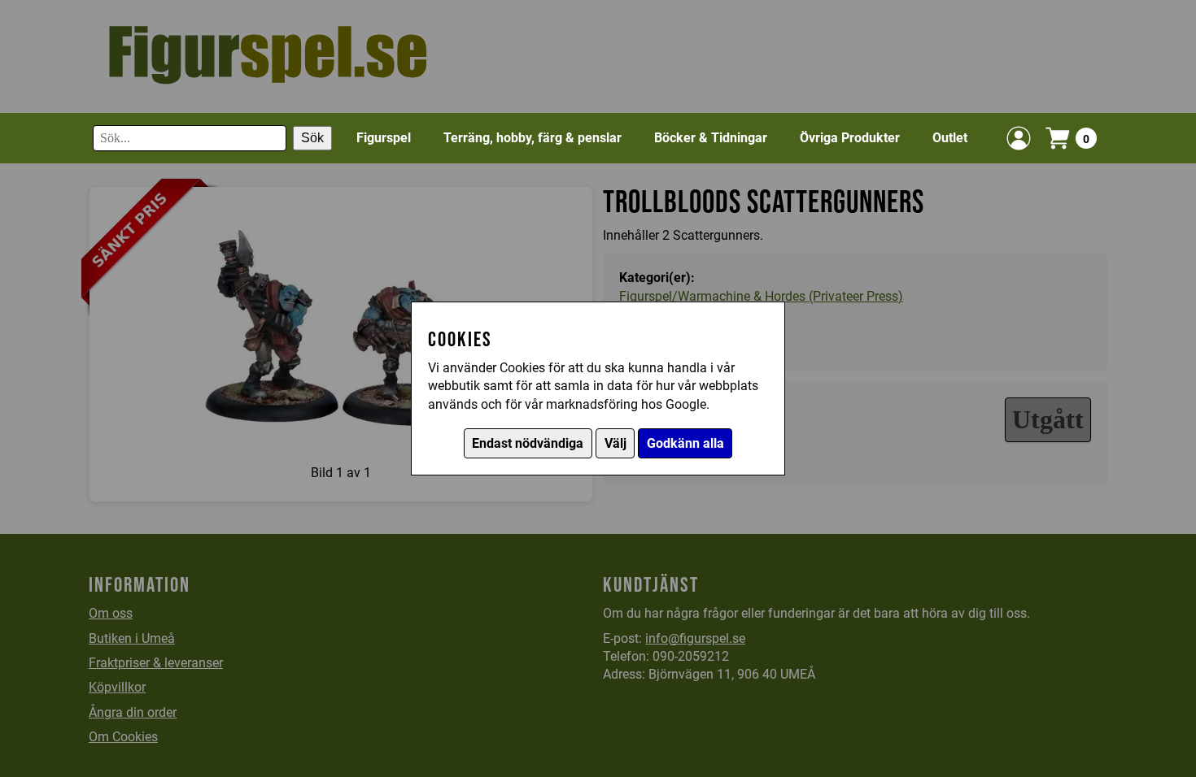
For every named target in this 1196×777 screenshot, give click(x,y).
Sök (312, 138)
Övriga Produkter (850, 137)
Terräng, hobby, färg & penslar (532, 137)
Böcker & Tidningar (710, 137)
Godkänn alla (685, 443)
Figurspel (383, 137)
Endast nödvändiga (527, 443)
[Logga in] (1019, 138)
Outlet (949, 137)
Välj (615, 443)
